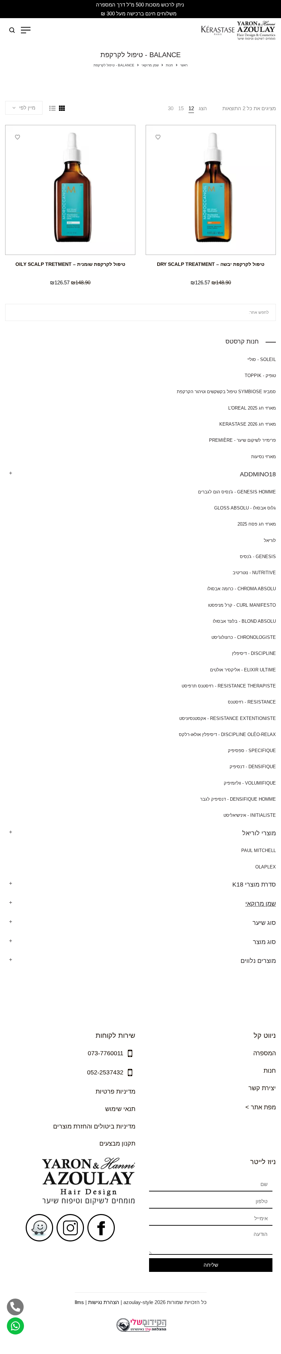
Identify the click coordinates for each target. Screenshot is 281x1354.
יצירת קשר (262, 1088)
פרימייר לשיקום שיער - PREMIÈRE (242, 440)
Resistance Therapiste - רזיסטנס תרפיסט (229, 685)
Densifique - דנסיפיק (253, 766)
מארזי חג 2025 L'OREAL (252, 408)
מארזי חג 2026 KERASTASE (247, 424)
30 (170, 108)
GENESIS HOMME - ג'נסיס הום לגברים (237, 491)
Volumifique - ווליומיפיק (250, 783)
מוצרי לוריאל (259, 833)
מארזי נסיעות (263, 456)
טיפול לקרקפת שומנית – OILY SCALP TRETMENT (70, 264)
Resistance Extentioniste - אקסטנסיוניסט (227, 718)
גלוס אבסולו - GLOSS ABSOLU (245, 508)
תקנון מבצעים (117, 1143)
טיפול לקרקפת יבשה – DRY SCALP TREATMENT (211, 264)
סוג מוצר (264, 942)
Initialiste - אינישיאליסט (249, 815)
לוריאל (270, 540)
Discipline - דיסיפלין (254, 653)
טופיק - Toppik (260, 375)
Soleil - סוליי (261, 359)
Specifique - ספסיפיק (252, 750)
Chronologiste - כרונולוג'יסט (243, 637)
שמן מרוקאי (150, 65)
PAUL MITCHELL (258, 850)
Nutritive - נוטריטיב (254, 572)
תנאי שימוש (120, 1109)
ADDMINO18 (258, 474)
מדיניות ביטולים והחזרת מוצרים (94, 1126)
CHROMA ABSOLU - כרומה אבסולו (241, 588)
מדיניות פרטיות (115, 1091)
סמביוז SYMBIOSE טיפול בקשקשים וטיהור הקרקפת (226, 391)
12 (191, 108)
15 (181, 108)
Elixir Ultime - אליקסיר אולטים (243, 669)
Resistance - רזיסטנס (252, 702)
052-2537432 (105, 1072)
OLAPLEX (265, 866)
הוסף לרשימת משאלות (158, 137)
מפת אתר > (260, 1107)
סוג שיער (264, 922)
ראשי (183, 65)
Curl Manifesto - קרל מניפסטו (242, 605)
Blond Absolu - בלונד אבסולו (244, 621)
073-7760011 (105, 1053)
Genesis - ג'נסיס (258, 556)
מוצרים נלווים (258, 960)
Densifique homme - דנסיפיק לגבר (238, 799)
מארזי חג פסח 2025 (256, 524)
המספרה (264, 1053)
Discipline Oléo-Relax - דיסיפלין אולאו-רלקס (227, 734)
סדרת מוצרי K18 (254, 884)
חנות (169, 65)
